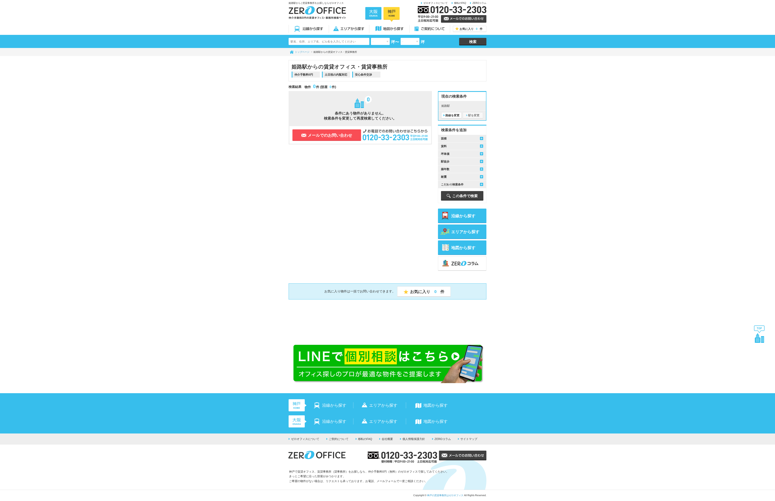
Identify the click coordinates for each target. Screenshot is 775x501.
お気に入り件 (471, 28)
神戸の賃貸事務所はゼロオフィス (445, 495)
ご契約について (430, 29)
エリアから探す (349, 29)
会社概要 (387, 439)
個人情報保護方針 (413, 439)
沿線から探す (309, 29)
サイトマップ (468, 439)
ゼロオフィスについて (435, 3)
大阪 (373, 13)
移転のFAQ (460, 3)
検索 (473, 42)
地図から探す (389, 29)
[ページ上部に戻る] (759, 334)
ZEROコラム (479, 3)
